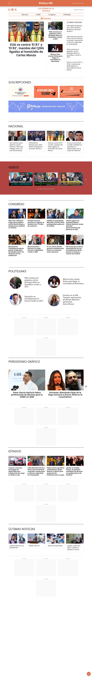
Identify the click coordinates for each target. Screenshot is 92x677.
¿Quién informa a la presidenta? (17, 547)
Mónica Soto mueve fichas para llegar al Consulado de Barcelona (55, 57)
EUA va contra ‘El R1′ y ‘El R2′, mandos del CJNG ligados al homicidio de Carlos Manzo (26, 49)
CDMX (38, 14)
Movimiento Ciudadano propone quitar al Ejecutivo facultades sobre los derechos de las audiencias (16, 250)
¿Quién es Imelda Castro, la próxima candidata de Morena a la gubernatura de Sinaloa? (74, 471)
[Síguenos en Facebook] (12, 10)
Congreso (52, 14)
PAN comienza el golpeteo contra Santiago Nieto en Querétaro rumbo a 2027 (55, 35)
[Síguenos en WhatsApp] (9, 10)
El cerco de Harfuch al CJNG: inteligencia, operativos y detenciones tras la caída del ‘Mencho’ (74, 147)
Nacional (25, 14)
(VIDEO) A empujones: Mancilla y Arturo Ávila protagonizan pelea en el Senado (55, 223)
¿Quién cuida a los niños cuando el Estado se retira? (73, 548)
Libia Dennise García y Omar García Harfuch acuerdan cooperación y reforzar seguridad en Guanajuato (75, 40)
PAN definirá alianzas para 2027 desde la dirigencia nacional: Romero (74, 28)
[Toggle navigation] (9, 3)
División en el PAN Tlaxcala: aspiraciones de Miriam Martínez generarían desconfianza (72, 299)
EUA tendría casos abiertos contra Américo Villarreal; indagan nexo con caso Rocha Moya (16, 147)
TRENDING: (47, 18)
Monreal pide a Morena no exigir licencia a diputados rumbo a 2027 (35, 249)
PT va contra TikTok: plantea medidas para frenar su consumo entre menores (55, 249)
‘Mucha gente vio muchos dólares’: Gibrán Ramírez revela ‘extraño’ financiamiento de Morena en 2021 (74, 225)
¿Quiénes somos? (79, 10)
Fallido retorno (34, 546)
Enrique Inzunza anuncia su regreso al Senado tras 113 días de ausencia (36, 223)
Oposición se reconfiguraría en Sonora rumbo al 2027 (33, 298)
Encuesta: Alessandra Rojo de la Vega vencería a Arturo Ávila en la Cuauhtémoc (65, 394)
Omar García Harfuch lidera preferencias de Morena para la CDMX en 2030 (27, 394)
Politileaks (67, 14)
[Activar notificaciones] (89, 674)
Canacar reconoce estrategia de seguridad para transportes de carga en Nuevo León (16, 471)
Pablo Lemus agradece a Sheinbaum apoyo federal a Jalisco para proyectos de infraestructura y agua (55, 471)
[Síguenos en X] (16, 10)
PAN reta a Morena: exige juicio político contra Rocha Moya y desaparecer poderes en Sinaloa (16, 224)
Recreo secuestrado (55, 546)
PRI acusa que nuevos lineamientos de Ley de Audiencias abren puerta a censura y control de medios (74, 250)
